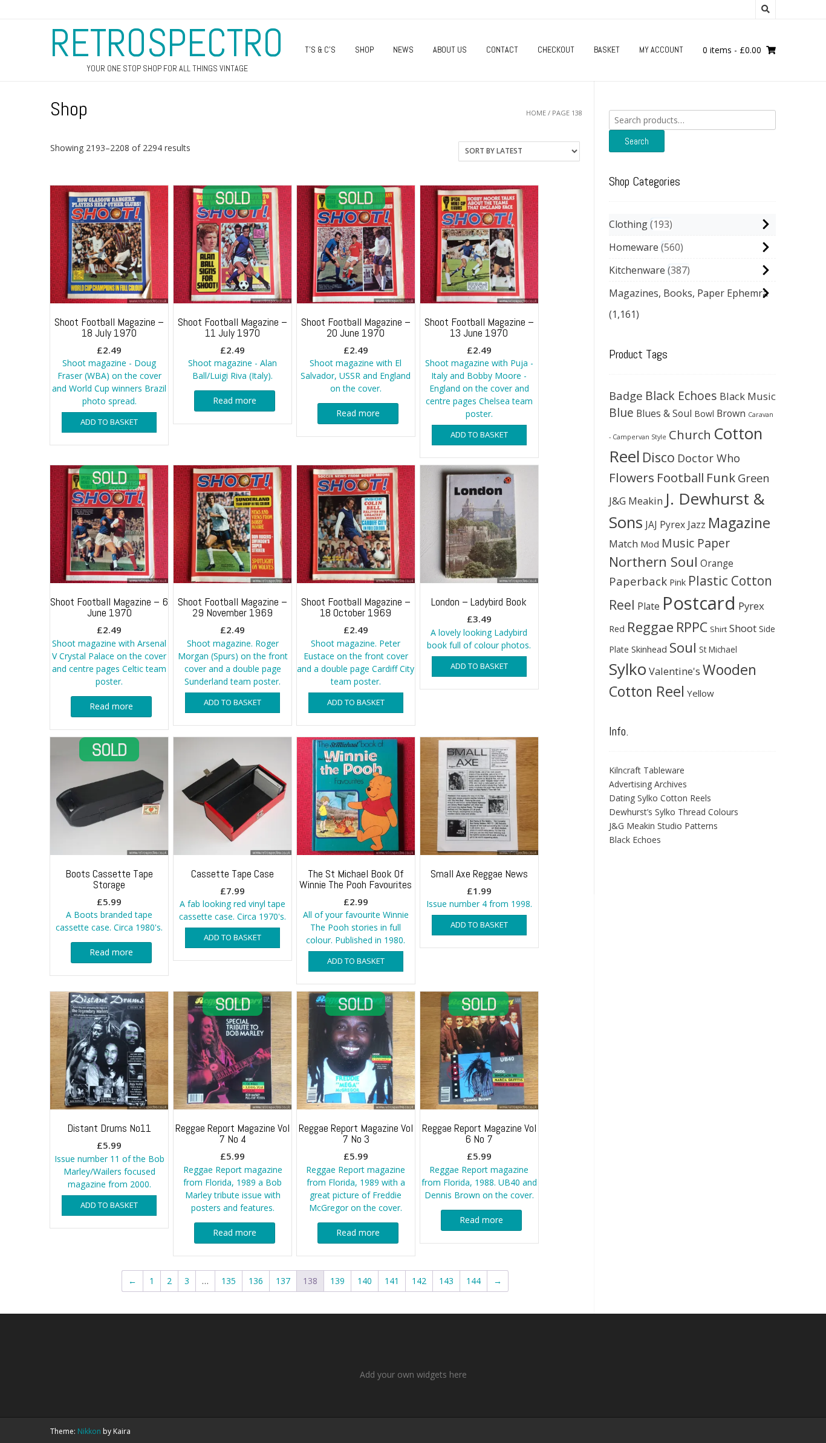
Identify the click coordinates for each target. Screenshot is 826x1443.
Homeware (634, 247)
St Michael (718, 649)
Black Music (748, 396)
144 (473, 1280)
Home (536, 112)
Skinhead (649, 649)
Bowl (704, 413)
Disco (658, 457)
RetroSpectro (167, 43)
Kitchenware (637, 270)
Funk (720, 477)
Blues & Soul (664, 413)
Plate (648, 606)
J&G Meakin (636, 501)
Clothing (628, 224)
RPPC (691, 627)
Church (690, 434)
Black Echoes (681, 395)
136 (256, 1280)
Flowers (631, 477)
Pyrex (751, 606)
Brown (731, 413)
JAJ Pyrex (665, 524)
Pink (677, 582)
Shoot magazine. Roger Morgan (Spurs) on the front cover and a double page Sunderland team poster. (233, 641)
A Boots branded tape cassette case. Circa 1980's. (109, 900)
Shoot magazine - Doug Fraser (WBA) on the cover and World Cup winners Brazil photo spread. (109, 361)
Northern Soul (653, 561)
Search (637, 141)
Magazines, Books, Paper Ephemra (688, 293)
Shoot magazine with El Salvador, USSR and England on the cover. (356, 355)
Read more (234, 400)
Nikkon (89, 1431)
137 (283, 1280)
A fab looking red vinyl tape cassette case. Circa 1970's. (232, 895)
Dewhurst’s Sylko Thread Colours (673, 812)
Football (680, 477)
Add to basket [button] (109, 421)
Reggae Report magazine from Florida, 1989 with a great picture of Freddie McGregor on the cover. (356, 1167)
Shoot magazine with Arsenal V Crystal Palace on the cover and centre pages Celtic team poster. (109, 641)
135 (228, 1280)
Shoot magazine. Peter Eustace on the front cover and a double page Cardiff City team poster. (355, 641)
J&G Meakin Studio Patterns (663, 825)
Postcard (699, 603)
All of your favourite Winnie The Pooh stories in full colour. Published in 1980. (355, 906)
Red (617, 628)
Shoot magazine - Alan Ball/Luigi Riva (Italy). (232, 348)
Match (623, 543)
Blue (621, 413)
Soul (683, 647)
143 (446, 1280)
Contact (502, 49)
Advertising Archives (648, 784)
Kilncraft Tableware (647, 770)
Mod (649, 544)
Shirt (718, 629)
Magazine (739, 522)
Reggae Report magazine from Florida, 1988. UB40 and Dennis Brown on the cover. (479, 1161)
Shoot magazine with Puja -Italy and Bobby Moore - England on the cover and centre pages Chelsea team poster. (479, 367)
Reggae (650, 627)
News (403, 49)
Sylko (627, 669)
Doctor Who (708, 458)
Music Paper (696, 543)
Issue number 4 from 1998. (479, 888)
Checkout (556, 49)
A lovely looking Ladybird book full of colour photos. (479, 623)
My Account (661, 49)
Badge (626, 395)
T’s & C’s (320, 49)
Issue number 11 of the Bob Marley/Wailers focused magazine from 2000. (109, 1155)
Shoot (742, 628)
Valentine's (674, 671)
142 (419, 1280)
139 (337, 1280)
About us (450, 49)
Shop (364, 49)
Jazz (697, 524)
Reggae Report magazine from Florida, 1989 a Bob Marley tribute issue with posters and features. (232, 1167)
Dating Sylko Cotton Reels (660, 798)
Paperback (638, 581)
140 (364, 1280)
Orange (716, 563)
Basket (607, 49)
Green (754, 477)
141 (392, 1280)
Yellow (700, 693)
